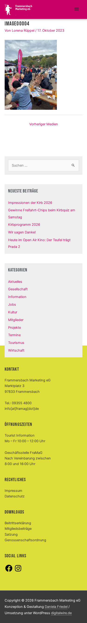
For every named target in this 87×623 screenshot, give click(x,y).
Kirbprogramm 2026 (24, 224)
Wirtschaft (16, 350)
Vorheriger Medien (43, 124)
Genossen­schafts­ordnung (25, 540)
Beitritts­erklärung (18, 523)
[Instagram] (18, 571)
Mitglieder (15, 320)
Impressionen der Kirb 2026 (30, 203)
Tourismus (16, 343)
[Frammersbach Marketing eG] (18, 9)
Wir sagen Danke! (22, 232)
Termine (14, 335)
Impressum (13, 491)
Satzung (11, 534)
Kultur (12, 312)
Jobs (12, 304)
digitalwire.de (61, 613)
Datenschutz (15, 496)
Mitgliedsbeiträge (18, 529)
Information (17, 297)
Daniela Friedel (56, 607)
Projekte (14, 327)
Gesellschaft (18, 289)
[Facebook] (9, 571)
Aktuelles (15, 282)
